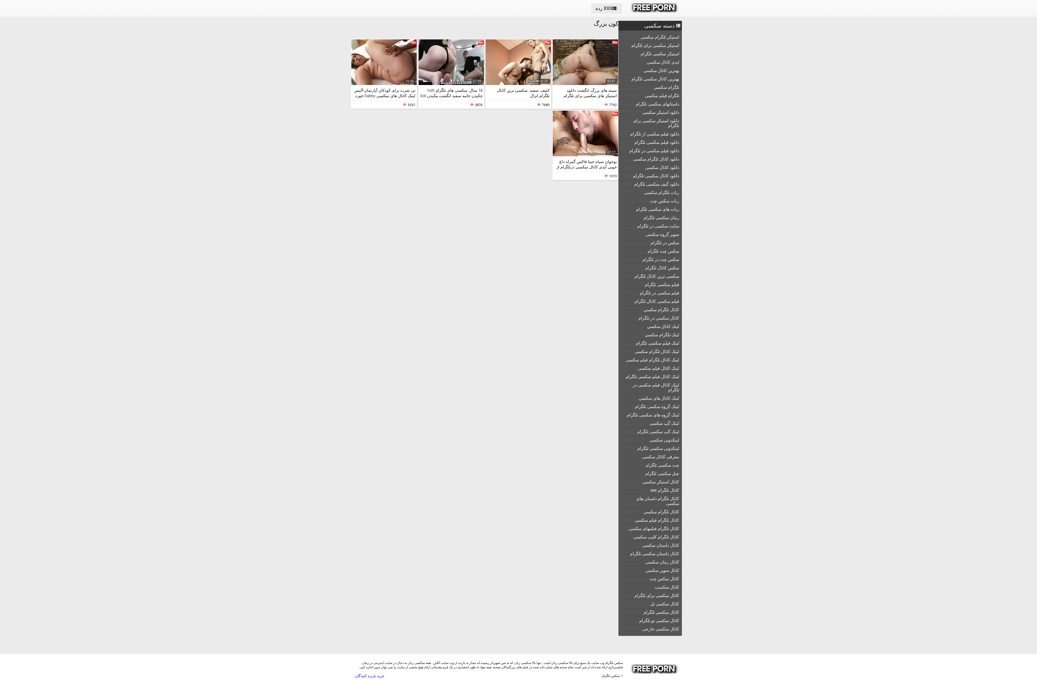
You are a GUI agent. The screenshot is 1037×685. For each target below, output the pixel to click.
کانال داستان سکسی (660, 545)
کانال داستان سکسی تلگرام (654, 553)
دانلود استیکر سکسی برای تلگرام (656, 123)
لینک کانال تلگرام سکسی (657, 351)
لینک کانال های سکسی (659, 398)
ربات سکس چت (664, 201)
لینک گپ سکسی (664, 423)
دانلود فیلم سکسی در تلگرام (654, 150)
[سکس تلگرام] (654, 11)
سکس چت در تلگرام (660, 259)
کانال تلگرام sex (664, 490)
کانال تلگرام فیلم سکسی (657, 520)
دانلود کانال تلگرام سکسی (656, 159)
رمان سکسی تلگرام (661, 217)
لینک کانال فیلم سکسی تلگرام (652, 376)
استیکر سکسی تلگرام (660, 53)
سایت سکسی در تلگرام (658, 226)
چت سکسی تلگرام (662, 465)
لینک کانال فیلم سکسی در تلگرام (656, 387)
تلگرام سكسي (666, 87)
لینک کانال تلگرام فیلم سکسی (652, 359)
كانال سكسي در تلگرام (658, 318)
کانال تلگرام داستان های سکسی (657, 501)
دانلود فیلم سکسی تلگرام (656, 142)
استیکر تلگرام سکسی (660, 37)
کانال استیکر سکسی (660, 481)
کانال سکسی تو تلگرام (659, 620)
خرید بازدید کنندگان (370, 676)
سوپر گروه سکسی (662, 234)
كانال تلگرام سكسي (661, 309)
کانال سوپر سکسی (662, 570)
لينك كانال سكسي (663, 326)
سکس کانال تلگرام (662, 267)
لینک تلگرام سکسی (662, 334)
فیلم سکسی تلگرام (662, 284)
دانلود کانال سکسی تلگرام (656, 175)
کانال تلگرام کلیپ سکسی (656, 537)
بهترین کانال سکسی (661, 70)
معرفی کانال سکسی (660, 456)
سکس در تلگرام (665, 242)
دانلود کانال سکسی (662, 167)
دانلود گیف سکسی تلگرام (656, 184)
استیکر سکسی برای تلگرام (655, 45)
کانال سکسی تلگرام (661, 612)
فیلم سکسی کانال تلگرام (657, 301)
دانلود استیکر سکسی (660, 112)
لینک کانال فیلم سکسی (658, 368)
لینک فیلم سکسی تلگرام (657, 343)
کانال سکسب (667, 587)
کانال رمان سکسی (662, 562)
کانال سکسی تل (664, 603)
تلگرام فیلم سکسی (662, 95)
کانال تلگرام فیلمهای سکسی (653, 528)
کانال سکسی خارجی (660, 629)
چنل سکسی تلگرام (662, 473)
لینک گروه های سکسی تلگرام (653, 415)
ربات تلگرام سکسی (661, 192)
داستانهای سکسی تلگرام (657, 104)
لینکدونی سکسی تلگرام (658, 448)
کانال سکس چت (664, 578)
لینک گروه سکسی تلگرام (657, 406)
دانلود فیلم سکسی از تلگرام (654, 134)
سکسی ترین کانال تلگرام (657, 276)
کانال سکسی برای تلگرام (656, 595)
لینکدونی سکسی (664, 440)
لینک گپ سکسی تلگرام (658, 431)
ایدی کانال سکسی (663, 62)
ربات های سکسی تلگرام (657, 209)
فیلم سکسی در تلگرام (659, 293)
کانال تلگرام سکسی (661, 511)
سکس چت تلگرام (663, 251)
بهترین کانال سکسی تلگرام (655, 79)
